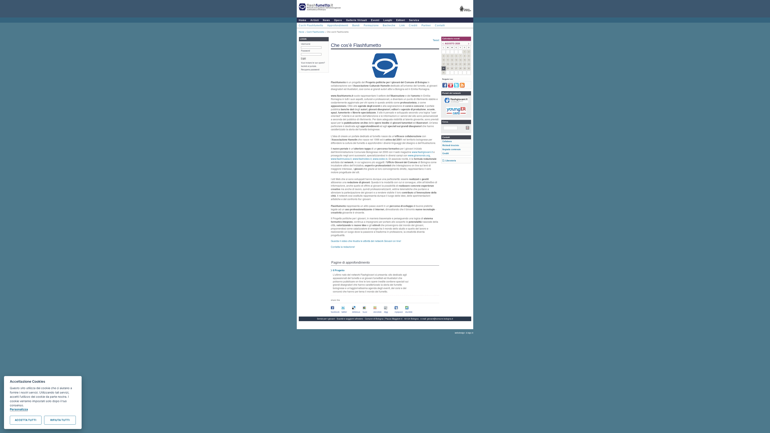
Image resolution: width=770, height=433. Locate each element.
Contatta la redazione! (343, 246)
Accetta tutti (25, 420)
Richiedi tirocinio (450, 145)
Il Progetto (338, 270)
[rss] (462, 86)
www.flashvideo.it (362, 158)
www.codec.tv (380, 158)
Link (402, 25)
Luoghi (387, 20)
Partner (426, 25)
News (326, 20)
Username (305, 43)
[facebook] (444, 86)
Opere (338, 20)
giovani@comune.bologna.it (440, 318)
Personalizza (19, 409)
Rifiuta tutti (60, 420)
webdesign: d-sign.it (464, 332)
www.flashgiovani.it (422, 152)
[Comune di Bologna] (465, 13)
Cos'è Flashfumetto (311, 25)
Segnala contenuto (451, 149)
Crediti (413, 25)
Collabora (447, 141)
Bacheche (389, 25)
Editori (400, 20)
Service (414, 20)
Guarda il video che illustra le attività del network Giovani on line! (366, 241)
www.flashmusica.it (341, 158)
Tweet (436, 40)
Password (305, 50)
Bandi (356, 25)
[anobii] (450, 86)
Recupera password (310, 69)
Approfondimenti (337, 25)
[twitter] (456, 86)
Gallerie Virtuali (356, 20)
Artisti (314, 20)
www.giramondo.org (419, 155)
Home (302, 20)
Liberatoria (450, 160)
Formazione (371, 25)
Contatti (440, 25)
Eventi (375, 20)
